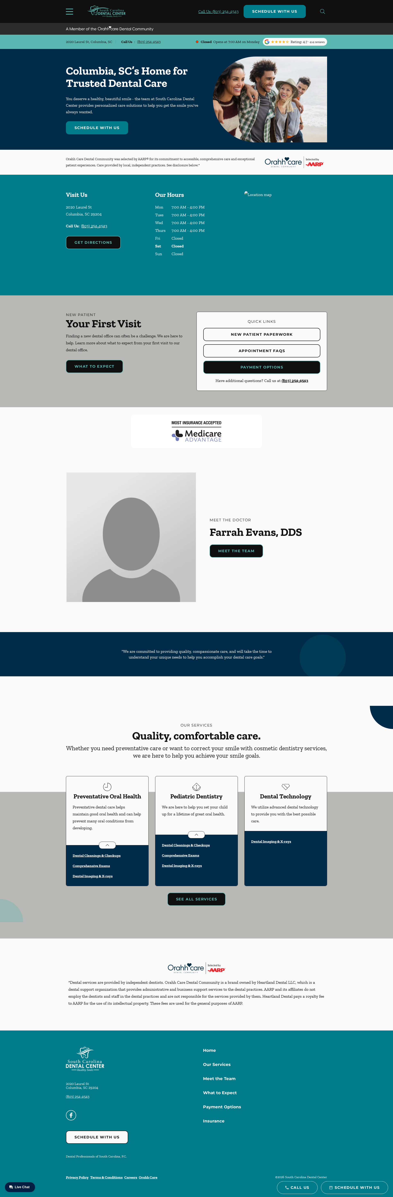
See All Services (196, 899)
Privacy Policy (77, 1177)
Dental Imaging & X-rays (93, 876)
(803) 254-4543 (149, 42)
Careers (130, 1177)
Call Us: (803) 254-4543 (218, 11)
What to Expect (94, 366)
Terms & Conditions (106, 1177)
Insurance (214, 1121)
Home (209, 1050)
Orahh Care (148, 1177)
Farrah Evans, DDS (256, 532)
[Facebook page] (71, 1115)
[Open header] (70, 11)
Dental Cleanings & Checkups (97, 855)
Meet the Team (236, 551)
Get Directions (93, 242)
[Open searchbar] (322, 11)
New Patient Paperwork (262, 334)
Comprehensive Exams (91, 866)
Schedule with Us (274, 11)
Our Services (217, 1064)
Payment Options (262, 367)
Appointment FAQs (262, 351)
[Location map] (285, 235)
